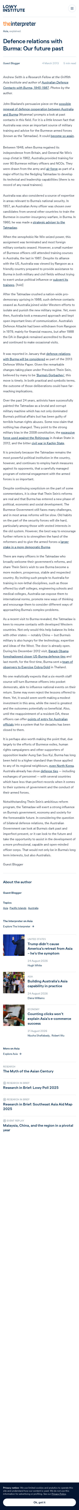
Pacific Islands (18, 908)
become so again (62, 136)
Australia (33, 908)
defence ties (49, 771)
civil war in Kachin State (48, 443)
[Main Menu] (72, 8)
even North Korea (61, 766)
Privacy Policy (59, 1493)
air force (52, 169)
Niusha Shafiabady (39, 1035)
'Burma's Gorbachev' (50, 375)
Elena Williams (36, 998)
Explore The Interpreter (16, 926)
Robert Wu (58, 1035)
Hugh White (35, 965)
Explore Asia (10, 1054)
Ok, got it (39, 1502)
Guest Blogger (11, 63)
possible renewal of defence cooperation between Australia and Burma (38, 109)
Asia (5, 31)
